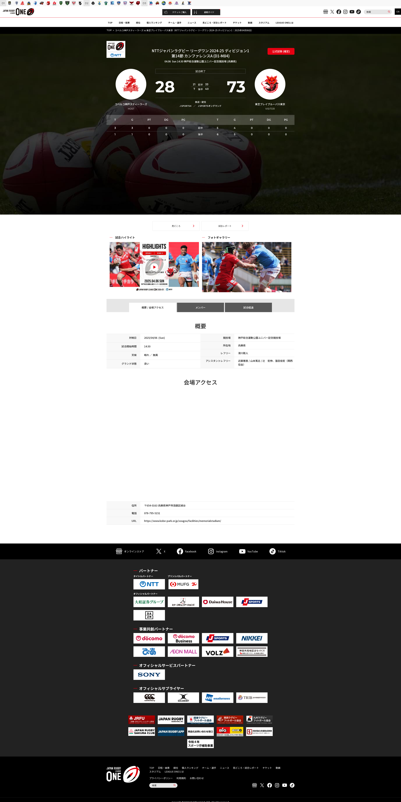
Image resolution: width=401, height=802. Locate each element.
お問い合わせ (197, 778)
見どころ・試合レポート (215, 22)
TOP (110, 22)
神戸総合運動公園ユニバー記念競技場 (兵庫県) (210, 61)
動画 (250, 22)
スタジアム (264, 22)
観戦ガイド (209, 12)
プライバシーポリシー (161, 778)
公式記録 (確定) (281, 51)
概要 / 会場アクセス (153, 307)
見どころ (176, 225)
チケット (237, 22)
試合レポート (225, 225)
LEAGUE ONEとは (284, 22)
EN (397, 11)
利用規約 (181, 778)
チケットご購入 (179, 12)
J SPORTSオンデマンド (209, 105)
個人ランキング (154, 22)
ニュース (192, 22)
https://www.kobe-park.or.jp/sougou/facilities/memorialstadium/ (182, 521)
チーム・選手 (174, 22)
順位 (138, 22)
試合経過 (248, 307)
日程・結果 (124, 22)
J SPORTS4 (185, 105)
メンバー (200, 307)
